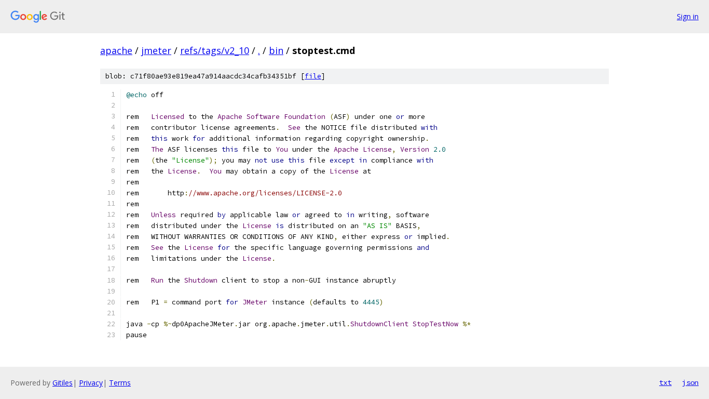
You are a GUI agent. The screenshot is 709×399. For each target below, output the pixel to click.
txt (665, 382)
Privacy (91, 383)
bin (276, 50)
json (690, 382)
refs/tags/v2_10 (214, 50)
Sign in (688, 16)
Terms (120, 383)
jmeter (156, 50)
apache (116, 50)
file (313, 76)
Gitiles (62, 383)
